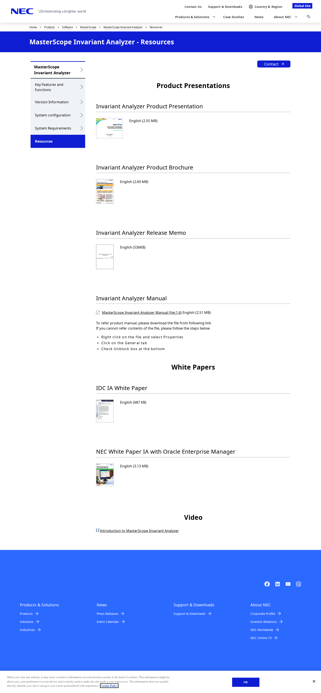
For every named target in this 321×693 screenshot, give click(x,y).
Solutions (26, 622)
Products (49, 27)
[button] (194, 17)
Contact (271, 64)
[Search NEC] (308, 17)
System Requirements (53, 128)
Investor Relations (263, 622)
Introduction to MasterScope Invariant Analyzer (139, 530)
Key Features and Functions (49, 87)
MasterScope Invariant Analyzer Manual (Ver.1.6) (142, 312)
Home (33, 27)
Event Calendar (108, 622)
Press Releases (107, 614)
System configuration (53, 115)
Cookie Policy (109, 685)
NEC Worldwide (261, 630)
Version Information (52, 102)
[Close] (314, 681)
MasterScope (88, 27)
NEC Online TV (261, 638)
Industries (27, 630)
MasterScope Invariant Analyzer (123, 27)
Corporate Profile (262, 614)
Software (67, 27)
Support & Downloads (189, 614)
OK (245, 682)
